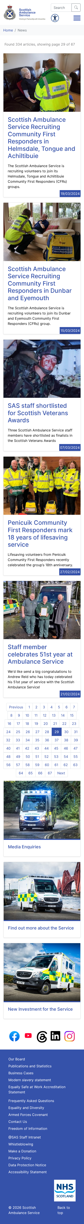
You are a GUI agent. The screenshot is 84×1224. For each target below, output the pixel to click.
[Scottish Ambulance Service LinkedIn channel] (56, 1035)
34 (27, 740)
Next (61, 773)
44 (46, 748)
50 (28, 756)
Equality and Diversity (26, 1108)
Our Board (16, 1059)
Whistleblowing (20, 1144)
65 (30, 773)
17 (18, 723)
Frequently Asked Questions (31, 1101)
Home (8, 30)
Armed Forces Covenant (28, 1114)
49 (18, 756)
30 (66, 732)
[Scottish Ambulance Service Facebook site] (14, 1036)
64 (21, 773)
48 (8, 756)
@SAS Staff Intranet (24, 1137)
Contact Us (17, 1121)
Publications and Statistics (29, 1066)
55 (75, 756)
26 (28, 732)
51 (37, 756)
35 (37, 740)
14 (63, 715)
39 (76, 740)
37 (56, 740)
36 (47, 740)
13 (54, 715)
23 (74, 723)
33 (18, 740)
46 (66, 748)
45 (56, 748)
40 (8, 748)
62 (66, 765)
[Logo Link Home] (25, 12)
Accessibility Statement (27, 1172)
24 (8, 732)
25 (18, 732)
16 (9, 723)
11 (35, 715)
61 (56, 765)
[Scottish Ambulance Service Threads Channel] (42, 1036)
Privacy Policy (19, 1158)
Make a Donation (22, 1151)
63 (75, 765)
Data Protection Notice (27, 1165)
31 (76, 732)
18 (27, 723)
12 (45, 715)
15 (72, 715)
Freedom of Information (27, 1128)
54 (66, 756)
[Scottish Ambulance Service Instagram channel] (69, 1036)
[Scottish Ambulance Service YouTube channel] (28, 1035)
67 (50, 773)
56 (8, 765)
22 (64, 723)
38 (66, 740)
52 (46, 756)
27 (37, 732)
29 (56, 732)
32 (8, 740)
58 (27, 765)
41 (18, 748)
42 (27, 748)
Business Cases (20, 1073)
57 (18, 765)
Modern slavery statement (29, 1080)
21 (55, 723)
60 (47, 765)
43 (37, 748)
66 (40, 773)
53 (56, 756)
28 (47, 732)
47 (75, 748)
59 (37, 765)
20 (46, 723)
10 (27, 715)
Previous (16, 707)
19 (36, 723)
